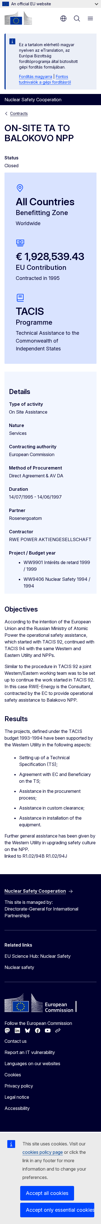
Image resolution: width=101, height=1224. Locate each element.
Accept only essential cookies (60, 1210)
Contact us (15, 1041)
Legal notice (16, 1097)
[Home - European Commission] (18, 18)
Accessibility (17, 1108)
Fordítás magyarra (35, 76)
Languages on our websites (32, 1063)
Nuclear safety (19, 967)
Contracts (19, 113)
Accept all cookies (47, 1193)
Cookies (12, 1074)
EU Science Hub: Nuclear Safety (37, 956)
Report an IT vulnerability (29, 1052)
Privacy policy (18, 1086)
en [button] (63, 18)
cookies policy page (42, 1152)
